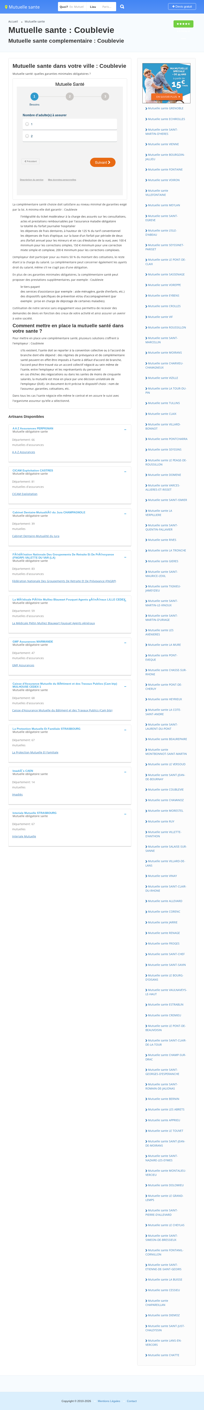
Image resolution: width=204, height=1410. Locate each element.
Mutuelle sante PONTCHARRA (167, 439)
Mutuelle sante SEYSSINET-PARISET (164, 247)
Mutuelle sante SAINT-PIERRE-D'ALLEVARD (161, 1212)
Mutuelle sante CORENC (164, 911)
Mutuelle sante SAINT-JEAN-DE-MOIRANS (165, 1143)
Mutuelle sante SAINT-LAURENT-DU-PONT (161, 727)
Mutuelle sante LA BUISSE (165, 1279)
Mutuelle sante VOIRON (164, 180)
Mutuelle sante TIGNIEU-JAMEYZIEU (163, 588)
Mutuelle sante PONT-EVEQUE (161, 657)
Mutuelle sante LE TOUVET (165, 1131)
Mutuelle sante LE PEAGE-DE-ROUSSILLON (166, 462)
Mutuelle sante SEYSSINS (164, 449)
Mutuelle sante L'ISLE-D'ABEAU (161, 233)
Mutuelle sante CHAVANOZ (166, 800)
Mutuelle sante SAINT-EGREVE (161, 218)
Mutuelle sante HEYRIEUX (165, 699)
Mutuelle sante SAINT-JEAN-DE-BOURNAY (165, 777)
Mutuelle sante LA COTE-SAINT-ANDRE (163, 712)
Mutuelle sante (24, 7)
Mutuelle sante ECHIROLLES (166, 119)
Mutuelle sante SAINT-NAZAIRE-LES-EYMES (161, 1158)
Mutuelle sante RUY (161, 821)
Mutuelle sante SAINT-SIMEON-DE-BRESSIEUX (161, 1238)
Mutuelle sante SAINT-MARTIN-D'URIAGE (161, 618)
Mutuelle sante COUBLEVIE (166, 789)
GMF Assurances (23, 665)
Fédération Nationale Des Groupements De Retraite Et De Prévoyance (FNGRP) (64, 581)
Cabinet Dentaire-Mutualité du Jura (35, 536)
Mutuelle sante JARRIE (163, 922)
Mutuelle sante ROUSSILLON (167, 327)
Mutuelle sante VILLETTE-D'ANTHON (163, 834)
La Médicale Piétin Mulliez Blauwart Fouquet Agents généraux (53, 623)
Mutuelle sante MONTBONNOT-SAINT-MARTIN (166, 752)
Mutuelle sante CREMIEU (164, 1015)
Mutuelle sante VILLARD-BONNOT (163, 426)
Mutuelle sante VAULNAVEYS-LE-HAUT (166, 992)
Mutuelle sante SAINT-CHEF (166, 954)
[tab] (69, 429)
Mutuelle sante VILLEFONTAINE (156, 193)
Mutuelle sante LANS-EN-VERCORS (163, 1343)
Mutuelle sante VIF (160, 317)
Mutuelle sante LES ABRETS (166, 1109)
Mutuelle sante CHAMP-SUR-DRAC (165, 1057)
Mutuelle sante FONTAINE (165, 169)
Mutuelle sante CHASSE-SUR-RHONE (166, 672)
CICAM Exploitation (24, 494)
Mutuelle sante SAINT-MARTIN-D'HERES (161, 132)
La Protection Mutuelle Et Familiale (35, 752)
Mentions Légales (109, 1401)
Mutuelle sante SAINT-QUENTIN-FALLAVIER (161, 527)
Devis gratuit (183, 6)
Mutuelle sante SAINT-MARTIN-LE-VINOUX (161, 603)
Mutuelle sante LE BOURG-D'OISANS (164, 977)
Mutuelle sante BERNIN (163, 1099)
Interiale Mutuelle (24, 836)
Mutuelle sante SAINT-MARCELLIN (161, 340)
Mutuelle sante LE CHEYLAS (166, 1225)
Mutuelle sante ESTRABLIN (165, 1004)
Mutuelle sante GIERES (163, 561)
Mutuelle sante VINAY (162, 876)
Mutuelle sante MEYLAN (164, 205)
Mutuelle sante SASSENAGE (166, 274)
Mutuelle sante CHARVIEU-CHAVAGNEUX (164, 365)
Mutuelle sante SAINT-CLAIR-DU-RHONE (165, 888)
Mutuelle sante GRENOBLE (165, 108)
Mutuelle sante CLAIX (162, 414)
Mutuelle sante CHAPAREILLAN (156, 1303)
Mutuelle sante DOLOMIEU (166, 1185)
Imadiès (17, 794)
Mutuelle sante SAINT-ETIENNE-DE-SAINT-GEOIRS (163, 1267)
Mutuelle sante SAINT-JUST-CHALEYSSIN (165, 1328)
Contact (132, 1401)
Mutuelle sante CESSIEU (164, 1290)
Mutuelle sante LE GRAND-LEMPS (164, 1198)
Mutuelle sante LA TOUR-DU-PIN (165, 390)
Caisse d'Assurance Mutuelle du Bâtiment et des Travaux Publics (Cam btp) (62, 710)
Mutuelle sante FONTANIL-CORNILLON (164, 1252)
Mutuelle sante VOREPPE (164, 285)
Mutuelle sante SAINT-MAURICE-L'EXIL (161, 574)
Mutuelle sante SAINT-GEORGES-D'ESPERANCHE (162, 1072)
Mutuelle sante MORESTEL (165, 810)
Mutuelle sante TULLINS (164, 403)
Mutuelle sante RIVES (162, 540)
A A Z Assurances (23, 452)
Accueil (13, 21)
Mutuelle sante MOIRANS (165, 352)
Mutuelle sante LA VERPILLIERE (158, 513)
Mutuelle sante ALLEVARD (165, 901)
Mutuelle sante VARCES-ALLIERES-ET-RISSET (162, 487)
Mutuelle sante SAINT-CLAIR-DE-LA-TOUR (165, 1042)
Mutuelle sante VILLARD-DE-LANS (165, 863)
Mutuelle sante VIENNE (163, 144)
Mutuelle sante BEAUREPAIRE (167, 739)
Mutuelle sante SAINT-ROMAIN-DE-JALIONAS (161, 1086)
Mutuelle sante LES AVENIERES (159, 632)
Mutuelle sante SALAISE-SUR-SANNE (166, 849)
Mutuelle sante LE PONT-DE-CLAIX (165, 262)
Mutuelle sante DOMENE (164, 475)
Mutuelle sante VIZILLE (163, 378)
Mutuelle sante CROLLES (164, 306)
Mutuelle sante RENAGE (164, 933)
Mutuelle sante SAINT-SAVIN (167, 965)
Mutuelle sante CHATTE (163, 1355)
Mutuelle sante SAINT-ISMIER (167, 500)
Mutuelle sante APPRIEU (164, 1120)
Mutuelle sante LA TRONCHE (167, 550)
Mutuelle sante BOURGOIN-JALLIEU (165, 157)
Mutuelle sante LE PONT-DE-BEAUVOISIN (165, 1028)
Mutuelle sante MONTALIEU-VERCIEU (165, 1173)
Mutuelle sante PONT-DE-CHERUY (163, 687)
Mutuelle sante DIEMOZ (164, 1315)
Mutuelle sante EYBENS (163, 295)
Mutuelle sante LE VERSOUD (166, 764)
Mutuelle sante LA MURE (164, 645)
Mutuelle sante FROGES (163, 943)
